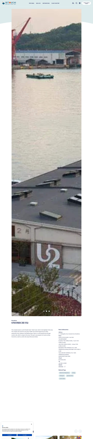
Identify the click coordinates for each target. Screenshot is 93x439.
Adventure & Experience (64, 372)
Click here (61, 366)
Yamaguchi (62, 375)
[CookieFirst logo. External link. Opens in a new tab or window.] (2, 426)
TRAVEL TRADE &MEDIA (87, 3)
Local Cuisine (62, 378)
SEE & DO (38, 3)
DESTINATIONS (46, 3)
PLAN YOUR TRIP (55, 3)
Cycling (73, 372)
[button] (43, 311)
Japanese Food (70, 375)
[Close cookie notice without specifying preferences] (31, 424)
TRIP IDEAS (31, 3)
